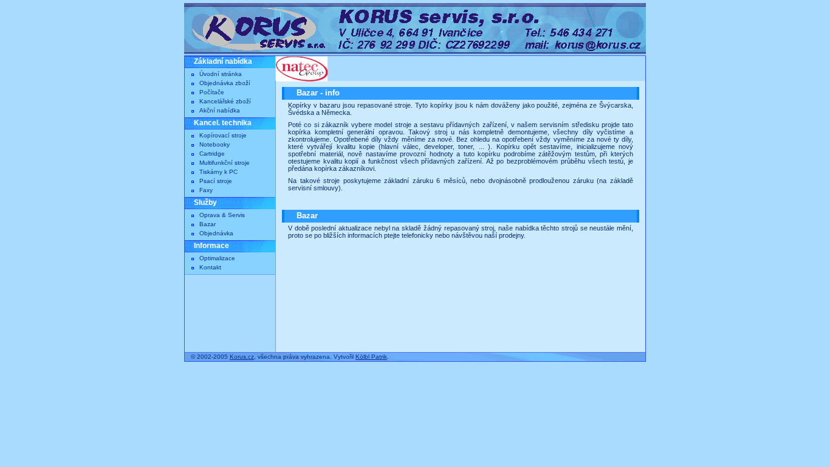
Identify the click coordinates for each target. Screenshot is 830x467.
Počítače (211, 92)
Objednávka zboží (224, 83)
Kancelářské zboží (225, 101)
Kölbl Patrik (371, 356)
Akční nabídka (219, 110)
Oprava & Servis (222, 215)
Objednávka (216, 233)
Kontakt (210, 267)
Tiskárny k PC (218, 171)
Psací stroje (215, 181)
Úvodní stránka (220, 74)
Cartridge (212, 153)
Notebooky (214, 144)
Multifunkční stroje (224, 162)
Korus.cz (242, 356)
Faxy (206, 190)
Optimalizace (217, 258)
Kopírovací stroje (223, 135)
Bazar (207, 224)
